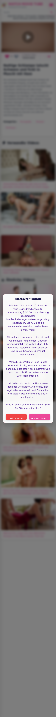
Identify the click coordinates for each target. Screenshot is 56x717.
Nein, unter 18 (16, 418)
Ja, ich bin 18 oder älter (40, 418)
